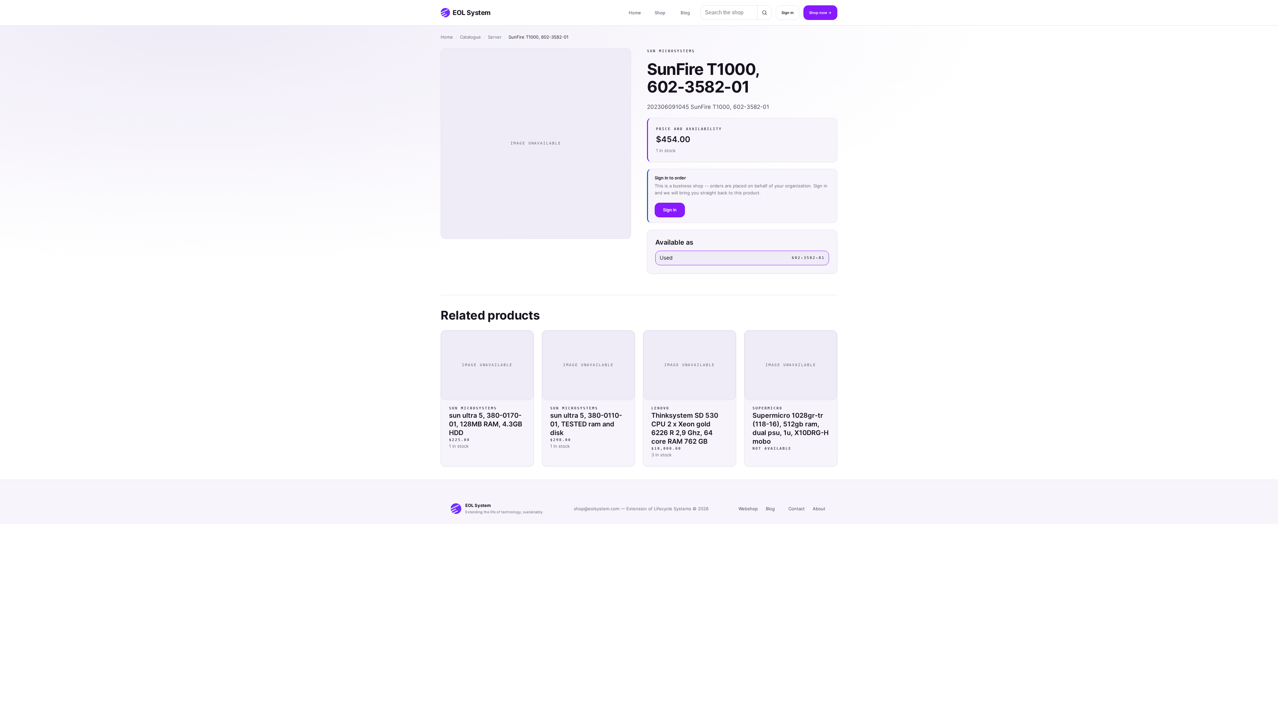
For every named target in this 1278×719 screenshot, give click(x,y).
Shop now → (820, 12)
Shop (660, 12)
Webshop (748, 508)
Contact (796, 508)
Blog (685, 12)
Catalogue (470, 37)
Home (635, 12)
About (819, 508)
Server (495, 37)
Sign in (787, 12)
